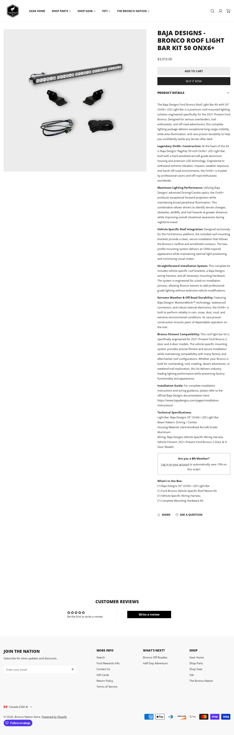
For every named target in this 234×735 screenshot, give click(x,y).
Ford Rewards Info (108, 663)
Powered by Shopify (54, 717)
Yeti (191, 675)
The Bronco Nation (201, 680)
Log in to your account (175, 464)
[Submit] (72, 669)
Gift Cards (103, 675)
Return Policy (105, 680)
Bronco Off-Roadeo (155, 657)
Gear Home (196, 657)
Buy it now (194, 81)
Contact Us (103, 669)
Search (101, 657)
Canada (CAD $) (18, 707)
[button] (228, 11)
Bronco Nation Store (27, 717)
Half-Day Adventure (155, 663)
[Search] (212, 11)
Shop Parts (196, 663)
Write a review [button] (149, 614)
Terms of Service (107, 686)
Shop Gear (196, 669)
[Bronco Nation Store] (13, 11)
